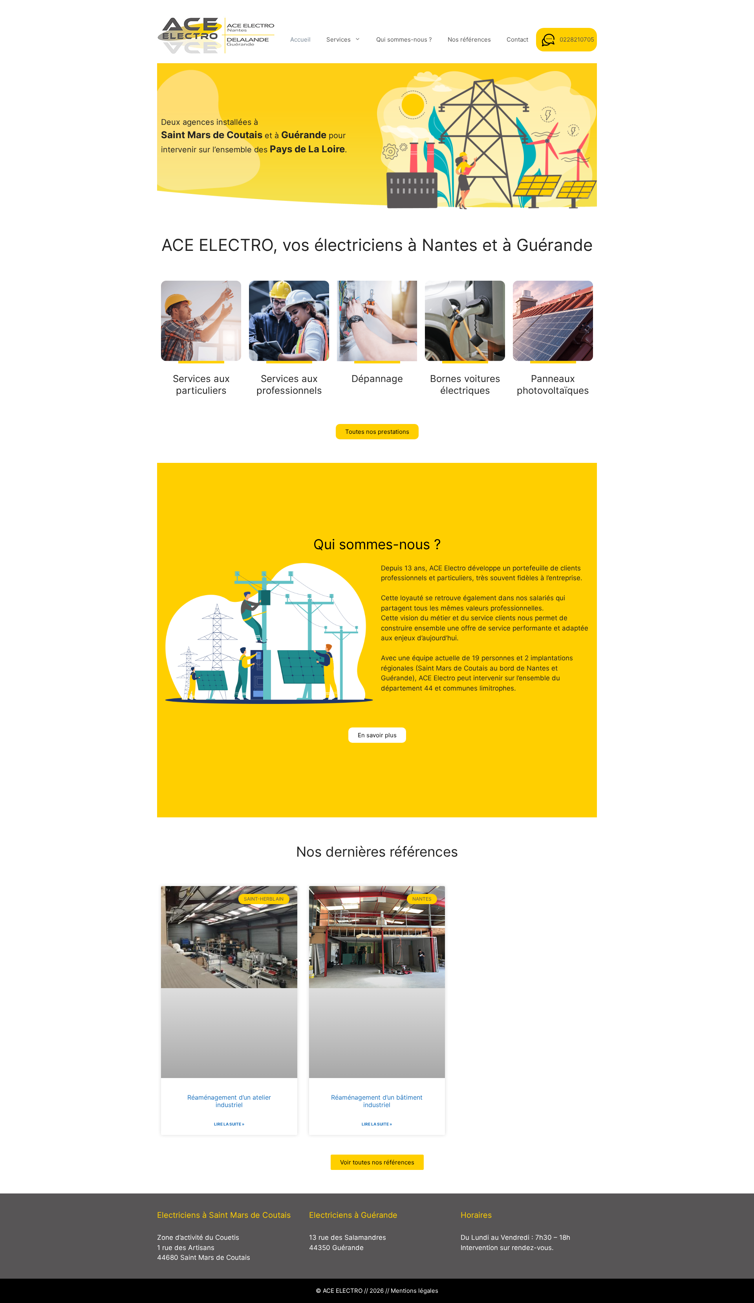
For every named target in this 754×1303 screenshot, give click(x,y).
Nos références (469, 39)
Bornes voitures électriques (465, 384)
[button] (377, 431)
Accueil (300, 39)
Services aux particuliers (201, 384)
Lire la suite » (229, 1124)
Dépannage (377, 378)
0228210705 (577, 39)
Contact (517, 39)
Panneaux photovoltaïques (553, 384)
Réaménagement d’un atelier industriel (229, 1101)
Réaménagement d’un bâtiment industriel (377, 1101)
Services (338, 39)
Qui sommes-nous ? (404, 39)
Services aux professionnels (289, 384)
